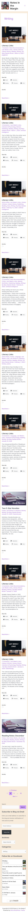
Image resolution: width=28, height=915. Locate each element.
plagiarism (5, 55)
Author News (5, 202)
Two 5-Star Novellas (10, 508)
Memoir (18, 127)
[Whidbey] (24, 862)
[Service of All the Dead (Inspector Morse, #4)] (24, 882)
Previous (13, 790)
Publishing (5, 128)
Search (4, 804)
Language (18, 356)
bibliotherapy (10, 668)
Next (15, 796)
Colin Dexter (5, 883)
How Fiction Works (12, 738)
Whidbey (4, 861)
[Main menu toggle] (25, 5)
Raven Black (5, 887)
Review (23, 510)
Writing (19, 51)
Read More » (5, 98)
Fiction (4, 281)
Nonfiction (5, 283)
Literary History (6, 51)
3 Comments (5, 125)
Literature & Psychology (9, 127)
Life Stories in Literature (17, 358)
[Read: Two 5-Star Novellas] (14, 498)
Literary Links (7, 46)
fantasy (4, 364)
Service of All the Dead (9, 881)
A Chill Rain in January (8, 892)
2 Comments (5, 661)
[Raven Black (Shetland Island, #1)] (24, 887)
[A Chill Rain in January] (24, 893)
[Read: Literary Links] (14, 34)
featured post (17, 514)
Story (8, 206)
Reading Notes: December (13, 736)
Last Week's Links (7, 49)
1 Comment (5, 48)
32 (21, 793)
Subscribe (6, 832)
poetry (9, 364)
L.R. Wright (5, 894)
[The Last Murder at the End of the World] (24, 867)
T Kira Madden (6, 862)
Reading (13, 51)
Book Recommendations (17, 48)
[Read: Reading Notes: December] (14, 726)
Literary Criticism (18, 49)
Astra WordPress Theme (18, 910)
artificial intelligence (12, 286)
